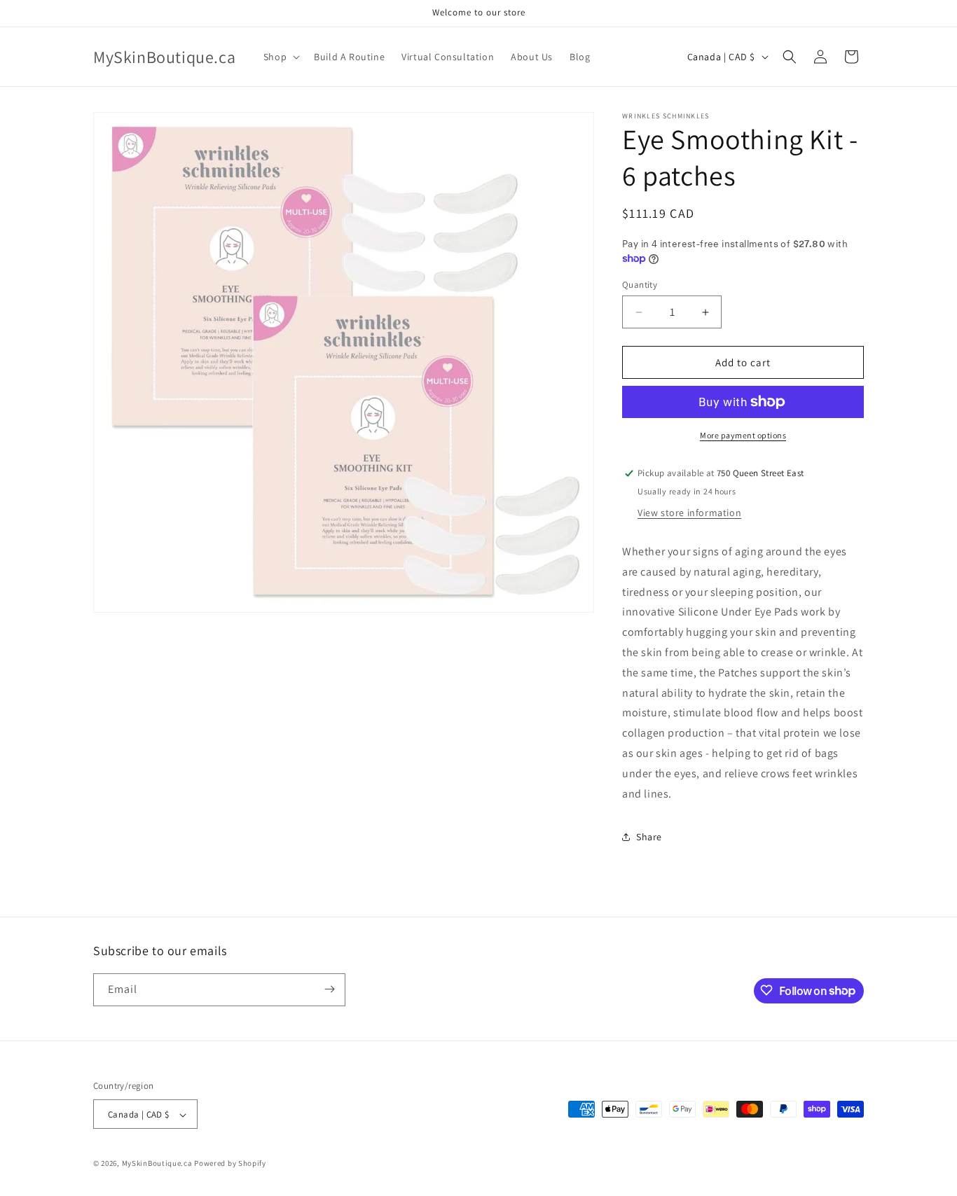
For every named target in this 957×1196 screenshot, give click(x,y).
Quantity (639, 285)
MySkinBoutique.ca (157, 1164)
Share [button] (649, 836)
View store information (689, 512)
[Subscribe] (329, 989)
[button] (280, 56)
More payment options (743, 435)
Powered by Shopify (230, 1164)
